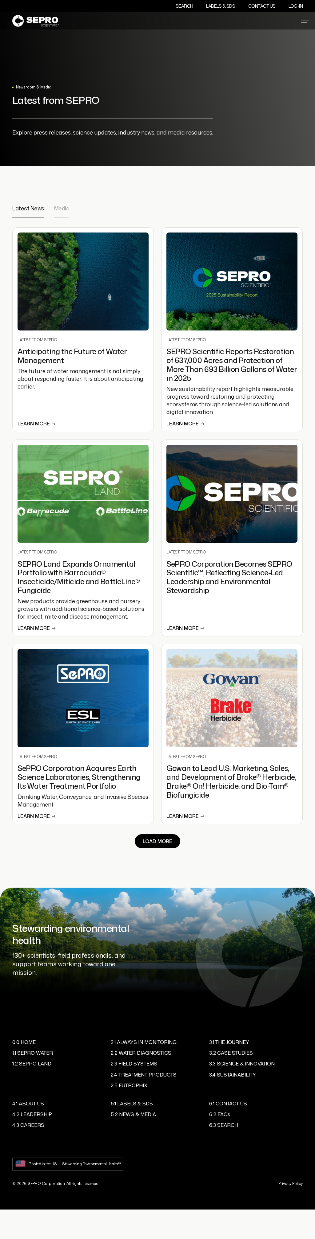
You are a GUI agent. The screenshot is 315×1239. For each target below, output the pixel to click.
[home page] (35, 20)
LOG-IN (296, 6)
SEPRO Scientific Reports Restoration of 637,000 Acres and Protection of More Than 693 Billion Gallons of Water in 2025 (231, 364)
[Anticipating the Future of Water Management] (83, 282)
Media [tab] (62, 208)
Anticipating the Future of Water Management (72, 355)
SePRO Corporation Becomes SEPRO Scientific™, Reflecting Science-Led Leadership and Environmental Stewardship (229, 577)
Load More (157, 841)
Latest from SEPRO (37, 339)
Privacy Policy (290, 1183)
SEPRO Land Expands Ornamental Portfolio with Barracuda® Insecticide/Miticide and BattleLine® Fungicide (79, 577)
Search (184, 6)
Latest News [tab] (28, 208)
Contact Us (262, 6)
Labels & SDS (220, 6)
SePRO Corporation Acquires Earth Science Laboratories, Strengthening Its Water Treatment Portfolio (79, 777)
